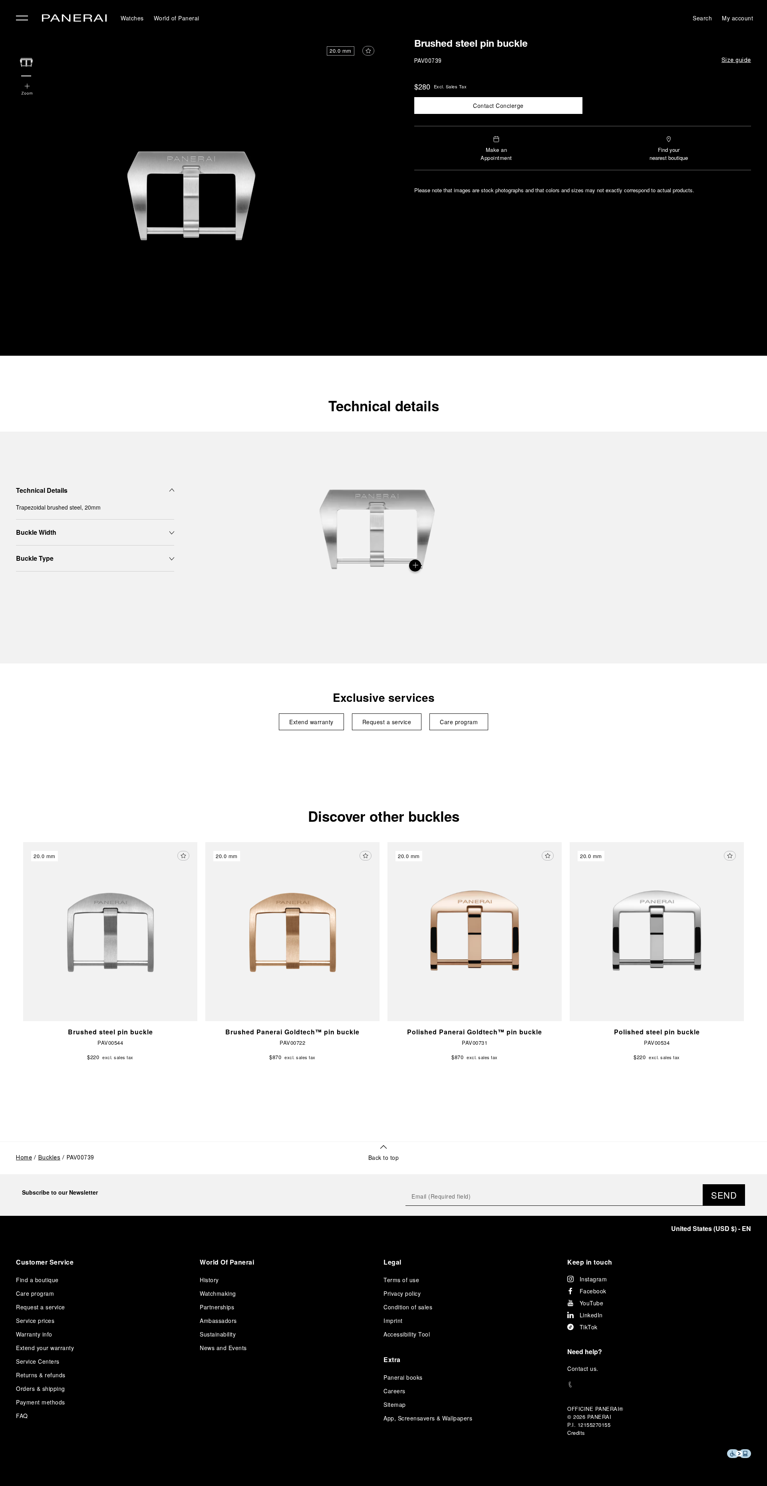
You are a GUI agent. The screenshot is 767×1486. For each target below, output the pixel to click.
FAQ (22, 1416)
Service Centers (38, 1361)
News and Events (223, 1348)
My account (737, 18)
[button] (27, 90)
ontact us (584, 1368)
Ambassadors (218, 1321)
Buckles (49, 1158)
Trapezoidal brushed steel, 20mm (58, 507)
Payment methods (40, 1402)
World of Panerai (176, 18)
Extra (392, 1359)
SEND (724, 1195)
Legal (392, 1262)
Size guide (736, 60)
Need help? (584, 1351)
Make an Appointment (496, 153)
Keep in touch (589, 1262)
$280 (422, 86)
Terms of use (401, 1280)
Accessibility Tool (407, 1334)
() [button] (711, 1228)
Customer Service (45, 1262)
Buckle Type (35, 558)
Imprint (393, 1321)
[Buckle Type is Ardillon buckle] (415, 566)
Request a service (386, 722)
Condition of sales (408, 1307)
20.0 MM (341, 50)
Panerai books (403, 1377)
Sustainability (218, 1334)
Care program (459, 722)
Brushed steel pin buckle (471, 45)
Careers (394, 1391)
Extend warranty (311, 722)
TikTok (589, 1327)
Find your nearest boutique (669, 153)
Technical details (383, 406)
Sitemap (395, 1404)
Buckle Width (36, 532)
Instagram (593, 1279)
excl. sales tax (450, 86)
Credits (576, 1432)
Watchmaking (218, 1293)
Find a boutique (37, 1280)
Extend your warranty (45, 1348)
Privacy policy (402, 1293)
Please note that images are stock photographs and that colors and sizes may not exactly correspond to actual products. (554, 190)
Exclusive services (384, 697)
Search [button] (702, 18)
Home (24, 1158)
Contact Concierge (498, 106)
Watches (132, 18)
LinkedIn (591, 1315)
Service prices (35, 1321)
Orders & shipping (40, 1388)
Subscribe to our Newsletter (60, 1192)
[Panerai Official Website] (74, 19)
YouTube (592, 1303)
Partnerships (217, 1307)
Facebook (593, 1291)
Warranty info (34, 1334)
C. (582, 1368)
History (209, 1280)
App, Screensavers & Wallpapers (428, 1418)
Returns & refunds (41, 1375)
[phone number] (659, 1384)
